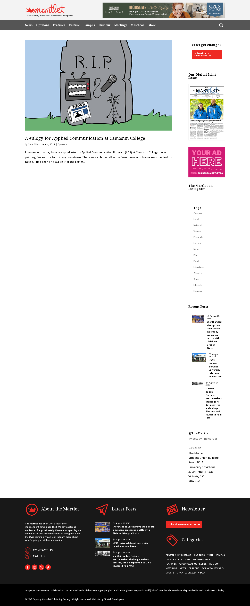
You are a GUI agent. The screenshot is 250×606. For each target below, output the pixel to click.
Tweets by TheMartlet (202, 438)
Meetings (120, 25)
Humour (105, 25)
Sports (197, 279)
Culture (74, 25)
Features (59, 25)
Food (196, 261)
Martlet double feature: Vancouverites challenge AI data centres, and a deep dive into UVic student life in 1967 (213, 403)
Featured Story (202, 559)
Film (195, 255)
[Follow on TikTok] (48, 567)
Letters (197, 243)
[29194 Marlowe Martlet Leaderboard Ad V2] (164, 17)
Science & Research (213, 568)
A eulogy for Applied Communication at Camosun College (85, 138)
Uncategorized (186, 572)
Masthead (138, 25)
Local (196, 219)
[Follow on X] (41, 567)
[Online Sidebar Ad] (206, 176)
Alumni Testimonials (178, 554)
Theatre (198, 273)
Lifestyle (198, 285)
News (28, 25)
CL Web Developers (114, 599)
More (152, 25)
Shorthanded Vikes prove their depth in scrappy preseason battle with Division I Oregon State (214, 335)
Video (201, 572)
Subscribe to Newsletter (201, 54)
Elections (184, 559)
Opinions (42, 25)
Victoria (197, 231)
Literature (199, 267)
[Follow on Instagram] (34, 567)
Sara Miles (34, 144)
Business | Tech (203, 554)
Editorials (198, 237)
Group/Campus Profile (192, 563)
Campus (89, 25)
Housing (198, 291)
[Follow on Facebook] (27, 567)
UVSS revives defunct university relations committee (215, 368)
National (198, 225)
